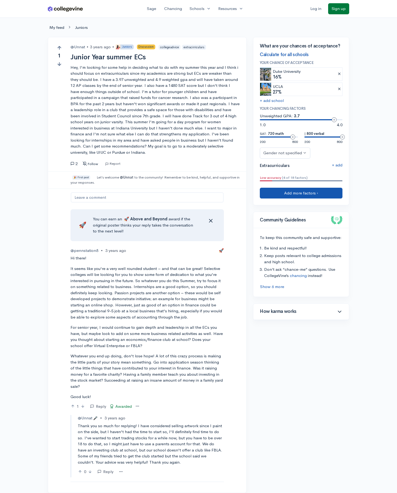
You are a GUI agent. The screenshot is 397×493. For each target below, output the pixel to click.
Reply (101, 406)
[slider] (334, 119)
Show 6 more (272, 286)
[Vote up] (59, 48)
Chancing (173, 8)
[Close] (210, 221)
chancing (298, 275)
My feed (56, 27)
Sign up (339, 8)
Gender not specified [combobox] (282, 152)
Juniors (81, 27)
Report (114, 164)
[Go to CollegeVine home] (65, 9)
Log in (315, 8)
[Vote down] (59, 64)
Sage (151, 8)
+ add (337, 164)
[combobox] (137, 406)
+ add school (272, 100)
